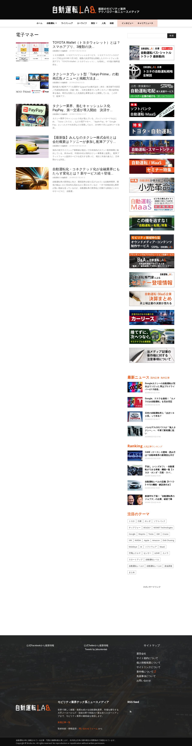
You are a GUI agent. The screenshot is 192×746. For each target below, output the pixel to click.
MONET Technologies (163, 527)
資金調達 (168, 566)
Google (132, 534)
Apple (146, 540)
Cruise (165, 534)
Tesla (150, 534)
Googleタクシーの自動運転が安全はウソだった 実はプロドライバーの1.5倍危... (160, 386)
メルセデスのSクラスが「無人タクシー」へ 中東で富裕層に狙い (160, 430)
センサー (147, 553)
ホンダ (148, 521)
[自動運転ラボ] (96, 10)
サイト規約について (147, 658)
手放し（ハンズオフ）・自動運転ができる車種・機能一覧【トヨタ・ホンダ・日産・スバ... (159, 469)
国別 (93, 23)
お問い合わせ (143, 680)
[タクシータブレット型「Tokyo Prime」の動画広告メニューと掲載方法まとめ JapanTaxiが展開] (32, 83)
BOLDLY (147, 527)
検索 (112, 23)
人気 (104, 23)
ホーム (39, 23)
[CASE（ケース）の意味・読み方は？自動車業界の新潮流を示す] (135, 456)
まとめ (132, 572)
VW (130, 540)
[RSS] (131, 712)
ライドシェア (67, 23)
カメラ (165, 553)
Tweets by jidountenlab (96, 649)
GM (158, 534)
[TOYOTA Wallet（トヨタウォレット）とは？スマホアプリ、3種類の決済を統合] (32, 52)
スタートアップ (135, 559)
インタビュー (127, 23)
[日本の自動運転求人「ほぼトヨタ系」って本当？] (135, 416)
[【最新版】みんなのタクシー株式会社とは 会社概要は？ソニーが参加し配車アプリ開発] (32, 146)
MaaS (162, 546)
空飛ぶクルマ (135, 553)
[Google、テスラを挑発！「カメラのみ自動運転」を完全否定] (135, 402)
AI (141, 546)
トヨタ (132, 521)
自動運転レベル (152, 559)
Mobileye (133, 546)
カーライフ (82, 23)
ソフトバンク (159, 521)
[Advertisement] (151, 607)
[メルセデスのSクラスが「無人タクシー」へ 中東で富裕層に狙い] (135, 431)
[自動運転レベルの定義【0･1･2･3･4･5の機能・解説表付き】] (135, 485)
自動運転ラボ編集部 (59, 51)
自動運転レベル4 (154, 566)
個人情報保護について (148, 662)
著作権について (144, 671)
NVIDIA (138, 540)
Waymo (141, 534)
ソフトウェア (151, 546)
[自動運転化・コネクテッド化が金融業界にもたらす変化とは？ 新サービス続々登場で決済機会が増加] (32, 178)
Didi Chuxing (168, 540)
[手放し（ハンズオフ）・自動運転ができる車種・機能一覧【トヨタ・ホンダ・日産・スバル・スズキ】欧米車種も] (135, 470)
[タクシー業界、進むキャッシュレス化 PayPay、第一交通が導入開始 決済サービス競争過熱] (32, 115)
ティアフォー (135, 527)
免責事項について (146, 676)
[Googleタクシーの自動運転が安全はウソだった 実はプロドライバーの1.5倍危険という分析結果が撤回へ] (135, 387)
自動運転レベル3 (136, 566)
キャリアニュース (145, 23)
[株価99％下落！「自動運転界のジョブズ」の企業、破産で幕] (135, 500)
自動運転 (50, 23)
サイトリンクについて (148, 667)
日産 (140, 521)
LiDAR (157, 553)
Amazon (156, 540)
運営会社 (141, 653)
